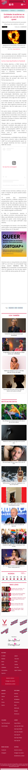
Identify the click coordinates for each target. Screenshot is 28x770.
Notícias (13, 10)
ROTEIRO (3, 652)
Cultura (3, 696)
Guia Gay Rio (17, 740)
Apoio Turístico (18, 670)
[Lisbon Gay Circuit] (14, 640)
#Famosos (16, 714)
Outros (3, 705)
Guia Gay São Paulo (18, 726)
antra (16, 307)
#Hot (15, 705)
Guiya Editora (17, 723)
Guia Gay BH (17, 734)
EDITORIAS (16, 690)
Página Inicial (4, 10)
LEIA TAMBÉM (14, 315)
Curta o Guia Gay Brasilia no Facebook (13, 61)
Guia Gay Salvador (18, 731)
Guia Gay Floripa (18, 737)
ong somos (11, 307)
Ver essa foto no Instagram (10, 167)
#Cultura (16, 696)
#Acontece (16, 702)
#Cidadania (20, 10)
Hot (2, 699)
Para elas (17, 658)
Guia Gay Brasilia (18, 729)
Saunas (16, 664)
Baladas (3, 658)
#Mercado (16, 708)
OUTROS (16, 747)
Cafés (2, 664)
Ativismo (3, 693)
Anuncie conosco (10, 678)
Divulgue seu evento (10, 681)
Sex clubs (17, 667)
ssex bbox (20, 307)
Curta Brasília (4, 726)
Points (16, 661)
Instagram (3, 753)
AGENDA (17, 573)
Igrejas (16, 655)
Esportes (3, 673)
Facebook (3, 750)
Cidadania (3, 667)
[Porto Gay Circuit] (14, 644)
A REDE (16, 720)
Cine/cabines (4, 670)
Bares (2, 661)
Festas (3, 702)
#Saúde (16, 711)
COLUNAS (3, 720)
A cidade (3, 655)
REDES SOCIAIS (5, 747)
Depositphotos (16, 49)
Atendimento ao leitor (10, 684)
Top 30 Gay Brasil (5, 723)
